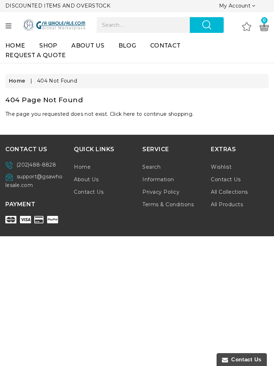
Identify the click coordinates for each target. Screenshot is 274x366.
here (129, 114)
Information (158, 179)
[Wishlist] (246, 26)
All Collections (229, 192)
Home (15, 45)
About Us (87, 45)
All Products (227, 204)
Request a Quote (35, 55)
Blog (127, 45)
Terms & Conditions (168, 204)
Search (151, 167)
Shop (48, 45)
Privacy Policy (160, 192)
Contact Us (88, 192)
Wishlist (221, 167)
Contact (165, 45)
